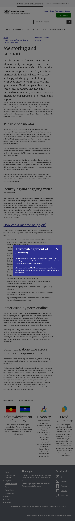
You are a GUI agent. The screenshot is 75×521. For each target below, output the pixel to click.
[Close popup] (57, 249)
